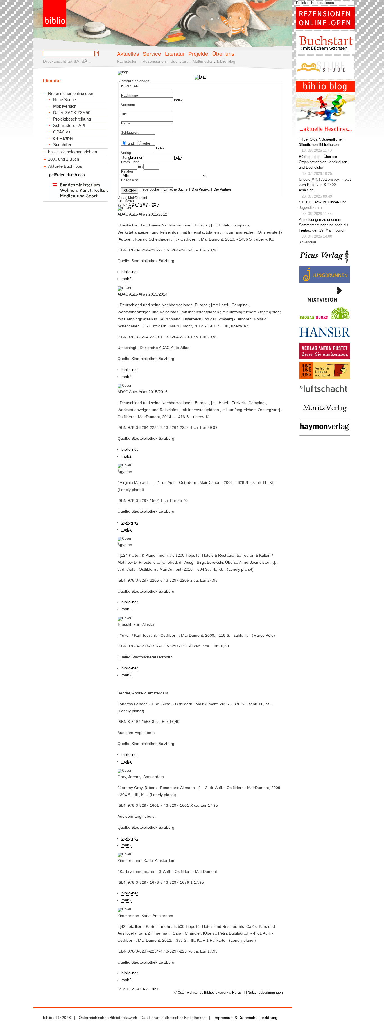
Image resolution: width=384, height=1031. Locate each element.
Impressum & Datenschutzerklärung (245, 1017)
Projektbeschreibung (72, 119)
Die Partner (222, 189)
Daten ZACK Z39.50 (71, 112)
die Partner (63, 138)
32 (154, 204)
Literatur (175, 54)
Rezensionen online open (71, 93)
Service (152, 54)
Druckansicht (54, 61)
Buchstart (179, 61)
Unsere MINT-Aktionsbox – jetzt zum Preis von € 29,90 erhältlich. (325, 185)
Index (178, 100)
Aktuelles (128, 54)
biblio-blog (226, 61)
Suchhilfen (62, 144)
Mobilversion (64, 106)
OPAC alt (61, 132)
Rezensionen (154, 61)
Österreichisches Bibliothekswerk (203, 992)
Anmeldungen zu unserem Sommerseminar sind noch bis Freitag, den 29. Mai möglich (323, 225)
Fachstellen (127, 61)
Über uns (223, 54)
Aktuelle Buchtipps (65, 166)
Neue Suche (64, 100)
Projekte (198, 54)
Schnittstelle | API (69, 125)
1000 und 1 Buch (63, 159)
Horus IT (238, 992)
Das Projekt (200, 189)
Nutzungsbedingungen (265, 992)
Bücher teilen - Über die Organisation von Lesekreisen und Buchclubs (323, 162)
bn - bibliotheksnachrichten (72, 151)
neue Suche (150, 189)
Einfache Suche (175, 189)
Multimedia (202, 61)
